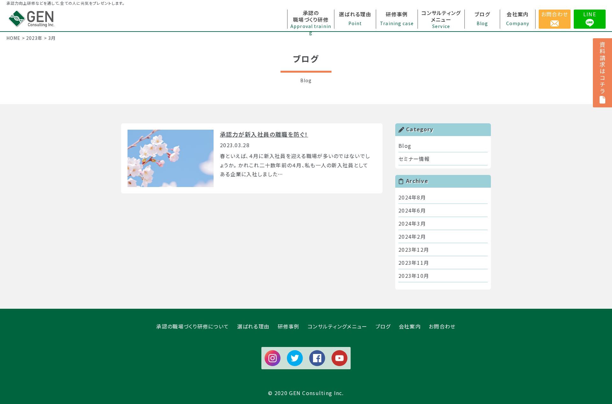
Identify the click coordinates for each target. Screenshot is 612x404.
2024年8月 (412, 197)
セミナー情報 (414, 158)
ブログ (383, 326)
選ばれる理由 (253, 326)
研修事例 (289, 326)
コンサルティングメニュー (337, 326)
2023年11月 (413, 262)
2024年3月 (412, 223)
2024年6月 (412, 210)
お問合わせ (554, 14)
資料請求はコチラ (602, 68)
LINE (589, 14)
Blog (404, 145)
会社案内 (410, 326)
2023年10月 (413, 275)
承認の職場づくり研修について (192, 326)
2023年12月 (413, 249)
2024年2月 (412, 236)
